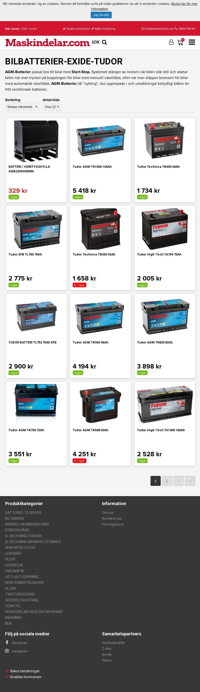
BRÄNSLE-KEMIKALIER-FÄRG (27, 524)
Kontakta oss (112, 518)
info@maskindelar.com (159, 28)
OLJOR (10, 588)
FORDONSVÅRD (17, 530)
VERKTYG (12, 606)
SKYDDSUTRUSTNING (22, 600)
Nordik (107, 655)
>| (189, 481)
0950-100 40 (186, 28)
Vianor (107, 660)
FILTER (10, 559)
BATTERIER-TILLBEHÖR (23, 513)
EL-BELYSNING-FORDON (23, 536)
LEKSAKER (13, 553)
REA (8, 623)
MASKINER (13, 618)
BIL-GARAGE (14, 518)
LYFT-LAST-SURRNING (22, 577)
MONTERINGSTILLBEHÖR (24, 583)
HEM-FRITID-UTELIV (20, 548)
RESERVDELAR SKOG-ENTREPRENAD (34, 612)
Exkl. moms (29, 28)
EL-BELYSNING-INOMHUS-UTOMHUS (33, 542)
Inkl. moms (12, 28)
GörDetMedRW (113, 643)
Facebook (19, 643)
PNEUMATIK (14, 571)
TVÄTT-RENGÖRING (20, 594)
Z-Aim (107, 649)
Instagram (19, 651)
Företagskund (112, 524)
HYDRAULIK (14, 565)
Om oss (108, 513)
